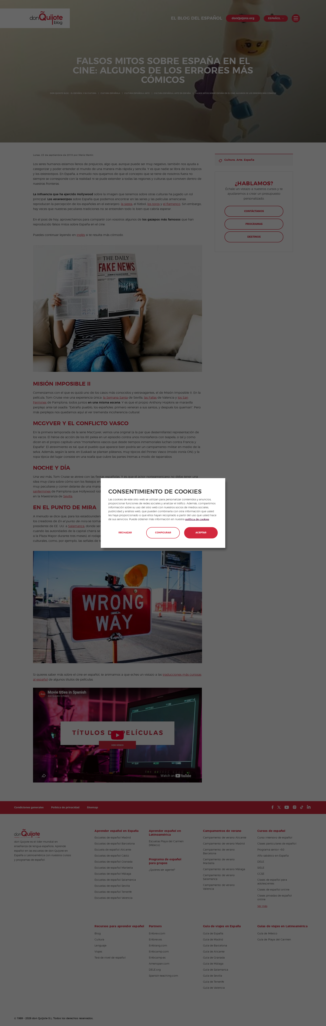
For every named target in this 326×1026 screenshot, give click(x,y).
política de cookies (197, 519)
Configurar (163, 532)
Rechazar (125, 532)
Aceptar (200, 532)
